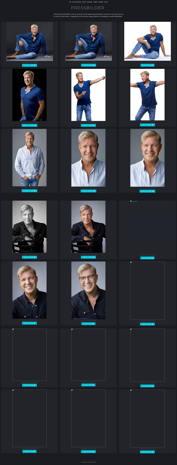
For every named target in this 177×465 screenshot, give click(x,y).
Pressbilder (100, 1)
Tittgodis (95, 1)
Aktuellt (84, 1)
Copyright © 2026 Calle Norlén (88, 462)
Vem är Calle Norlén (76, 1)
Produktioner (89, 1)
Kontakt (106, 1)
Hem (70, 1)
